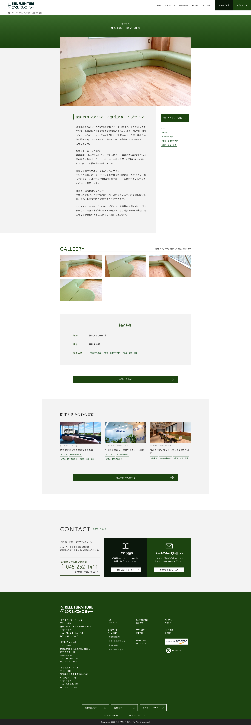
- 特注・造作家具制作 (116, 641)
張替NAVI (118, 707)
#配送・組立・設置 (169, 145)
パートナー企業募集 (111, 715)
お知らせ (168, 621)
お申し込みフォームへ (125, 570)
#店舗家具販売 (167, 136)
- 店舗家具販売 (113, 637)
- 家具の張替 (112, 645)
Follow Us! (177, 650)
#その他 (165, 132)
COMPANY (183, 5)
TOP (159, 5)
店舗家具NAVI (91, 707)
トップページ (112, 621)
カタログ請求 (224, 5)
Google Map (64, 629)
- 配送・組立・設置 (115, 649)
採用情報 (170, 631)
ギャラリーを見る (175, 117)
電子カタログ (141, 641)
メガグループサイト (151, 707)
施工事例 (140, 631)
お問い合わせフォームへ (169, 570)
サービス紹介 (112, 631)
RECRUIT (207, 5)
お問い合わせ (242, 5)
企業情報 (142, 621)
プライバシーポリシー (136, 715)
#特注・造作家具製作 (170, 141)
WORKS (195, 5)
